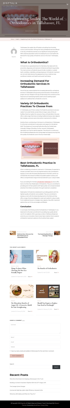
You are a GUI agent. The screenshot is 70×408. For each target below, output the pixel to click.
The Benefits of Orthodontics (47, 268)
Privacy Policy (44, 405)
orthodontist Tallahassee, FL (44, 181)
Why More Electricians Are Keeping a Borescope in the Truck (26, 379)
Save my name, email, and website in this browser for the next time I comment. (32, 351)
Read (29, 276)
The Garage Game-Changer (17, 386)
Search (12, 364)
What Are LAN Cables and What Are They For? (22, 394)
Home (17, 266)
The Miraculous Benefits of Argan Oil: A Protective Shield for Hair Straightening (21, 305)
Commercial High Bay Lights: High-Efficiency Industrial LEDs (26, 390)
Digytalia (14, 56)
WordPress (37, 405)
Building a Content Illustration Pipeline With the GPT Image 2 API (28, 382)
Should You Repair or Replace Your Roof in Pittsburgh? (47, 304)
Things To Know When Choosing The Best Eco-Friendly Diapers (19, 270)
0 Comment (42, 31)
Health (35, 15)
